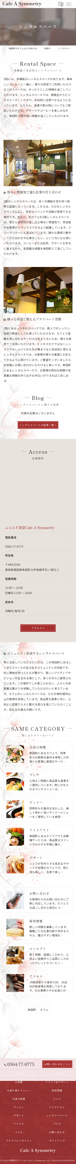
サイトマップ (57, 1140)
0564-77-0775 (14, 546)
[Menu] (69, 4)
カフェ (44, 1010)
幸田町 (32, 1010)
